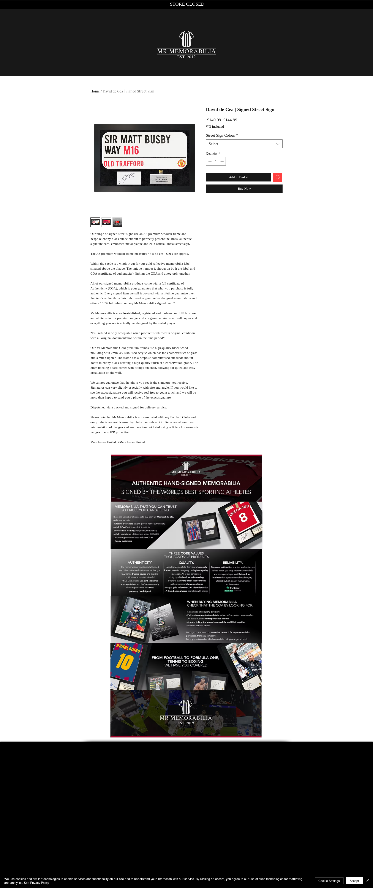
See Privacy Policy (36, 882)
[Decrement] (209, 161)
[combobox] (244, 143)
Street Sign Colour (222, 135)
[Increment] (222, 161)
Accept (354, 881)
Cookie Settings (329, 881)
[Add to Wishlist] (278, 177)
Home (95, 91)
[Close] (367, 881)
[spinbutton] (216, 161)
